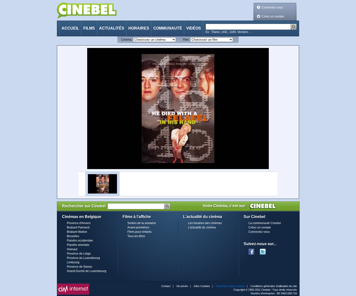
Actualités (111, 28)
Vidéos (193, 28)
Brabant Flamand (78, 227)
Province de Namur (79, 266)
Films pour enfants (139, 232)
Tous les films (136, 236)
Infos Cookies (202, 286)
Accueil (70, 28)
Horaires (138, 28)
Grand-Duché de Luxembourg (86, 271)
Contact (165, 286)
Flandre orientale (78, 245)
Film (186, 39)
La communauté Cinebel (264, 223)
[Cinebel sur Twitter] (265, 250)
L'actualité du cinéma (202, 227)
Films (89, 28)
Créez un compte (273, 16)
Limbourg (73, 262)
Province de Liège (79, 253)
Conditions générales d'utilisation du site (273, 286)
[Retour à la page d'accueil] (86, 10)
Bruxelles (73, 236)
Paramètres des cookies (230, 286)
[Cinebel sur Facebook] (251, 250)
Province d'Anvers (79, 223)
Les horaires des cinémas (205, 223)
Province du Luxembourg (83, 258)
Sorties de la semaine (141, 223)
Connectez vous (272, 7)
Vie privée (182, 286)
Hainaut (72, 249)
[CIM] (73, 284)
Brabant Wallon (77, 232)
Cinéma (126, 39)
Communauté (167, 28)
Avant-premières (138, 227)
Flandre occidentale (80, 240)
